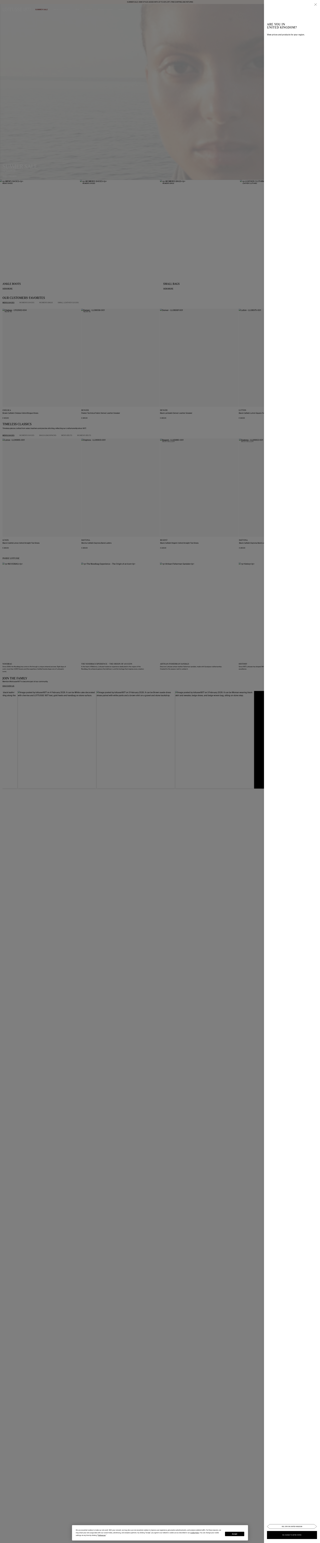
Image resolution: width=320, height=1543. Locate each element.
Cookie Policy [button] (194, 1533)
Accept (234, 1534)
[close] (315, 4)
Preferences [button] (102, 1535)
